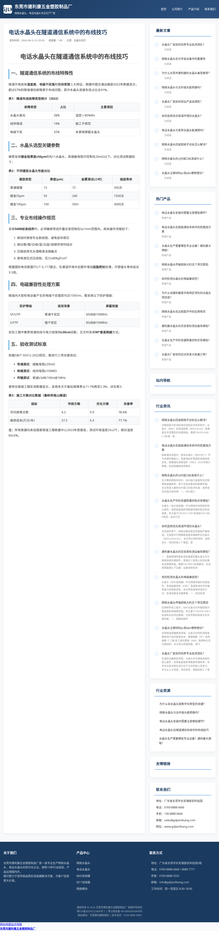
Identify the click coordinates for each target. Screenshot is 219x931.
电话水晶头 (83, 869)
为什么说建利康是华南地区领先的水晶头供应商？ (186, 295)
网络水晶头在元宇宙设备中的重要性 (183, 59)
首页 (163, 9)
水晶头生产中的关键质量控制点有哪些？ (186, 340)
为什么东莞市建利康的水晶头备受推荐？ (186, 73)
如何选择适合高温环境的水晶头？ (182, 116)
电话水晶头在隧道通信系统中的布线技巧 (184, 730)
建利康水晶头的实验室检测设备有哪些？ (186, 326)
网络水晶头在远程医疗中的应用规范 (183, 311)
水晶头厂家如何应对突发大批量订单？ (185, 354)
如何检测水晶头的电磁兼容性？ (181, 279)
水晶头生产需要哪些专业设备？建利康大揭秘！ (186, 248)
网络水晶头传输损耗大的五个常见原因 (185, 264)
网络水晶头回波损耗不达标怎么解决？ (185, 144)
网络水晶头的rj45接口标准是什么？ (183, 158)
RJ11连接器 (83, 882)
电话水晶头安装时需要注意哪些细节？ (185, 213)
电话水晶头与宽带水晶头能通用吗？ (183, 130)
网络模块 (81, 889)
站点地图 (16, 924)
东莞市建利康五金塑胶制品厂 (18, 928)
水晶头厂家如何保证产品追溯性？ (182, 101)
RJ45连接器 (83, 876)
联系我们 (210, 9)
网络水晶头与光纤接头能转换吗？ (182, 87)
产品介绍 (193, 9)
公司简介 (177, 9)
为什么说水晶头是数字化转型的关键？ (182, 704)
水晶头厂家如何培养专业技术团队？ (183, 44)
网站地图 (5, 924)
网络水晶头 (83, 863)
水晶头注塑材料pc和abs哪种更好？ (183, 173)
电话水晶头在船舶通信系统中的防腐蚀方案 (186, 229)
